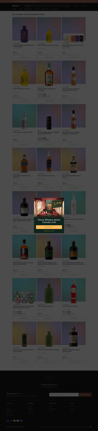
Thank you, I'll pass (49, 231)
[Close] (62, 200)
